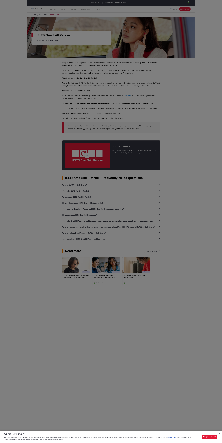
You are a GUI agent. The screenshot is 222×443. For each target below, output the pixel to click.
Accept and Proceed (209, 437)
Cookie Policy (172, 437)
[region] (111, 437)
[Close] (219, 433)
